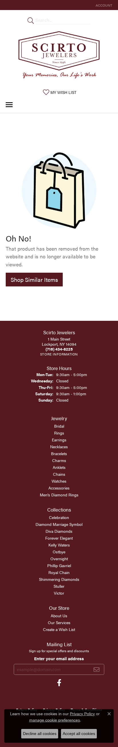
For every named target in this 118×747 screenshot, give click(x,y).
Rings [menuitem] (59, 433)
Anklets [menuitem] (59, 467)
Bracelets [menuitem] (59, 453)
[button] (103, 5)
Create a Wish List (59, 629)
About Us (59, 615)
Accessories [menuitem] (59, 488)
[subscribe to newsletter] (96, 669)
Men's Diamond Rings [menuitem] (59, 495)
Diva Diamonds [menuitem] (59, 531)
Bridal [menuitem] (59, 426)
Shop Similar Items (34, 279)
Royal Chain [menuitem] (59, 572)
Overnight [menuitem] (59, 558)
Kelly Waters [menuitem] (59, 545)
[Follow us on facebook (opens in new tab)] (59, 682)
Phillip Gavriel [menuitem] (59, 565)
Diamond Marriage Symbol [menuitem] (59, 524)
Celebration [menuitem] (59, 517)
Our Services (59, 622)
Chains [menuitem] (59, 474)
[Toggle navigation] (9, 105)
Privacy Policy (82, 713)
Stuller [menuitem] (59, 586)
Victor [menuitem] (59, 593)
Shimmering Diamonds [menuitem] (59, 579)
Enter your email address (59, 658)
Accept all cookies (79, 733)
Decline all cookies (39, 733)
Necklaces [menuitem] (59, 446)
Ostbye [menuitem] (59, 552)
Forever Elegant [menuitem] (59, 538)
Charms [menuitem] (59, 460)
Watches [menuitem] (59, 481)
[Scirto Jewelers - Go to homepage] (59, 56)
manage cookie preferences (54, 720)
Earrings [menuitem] (59, 440)
